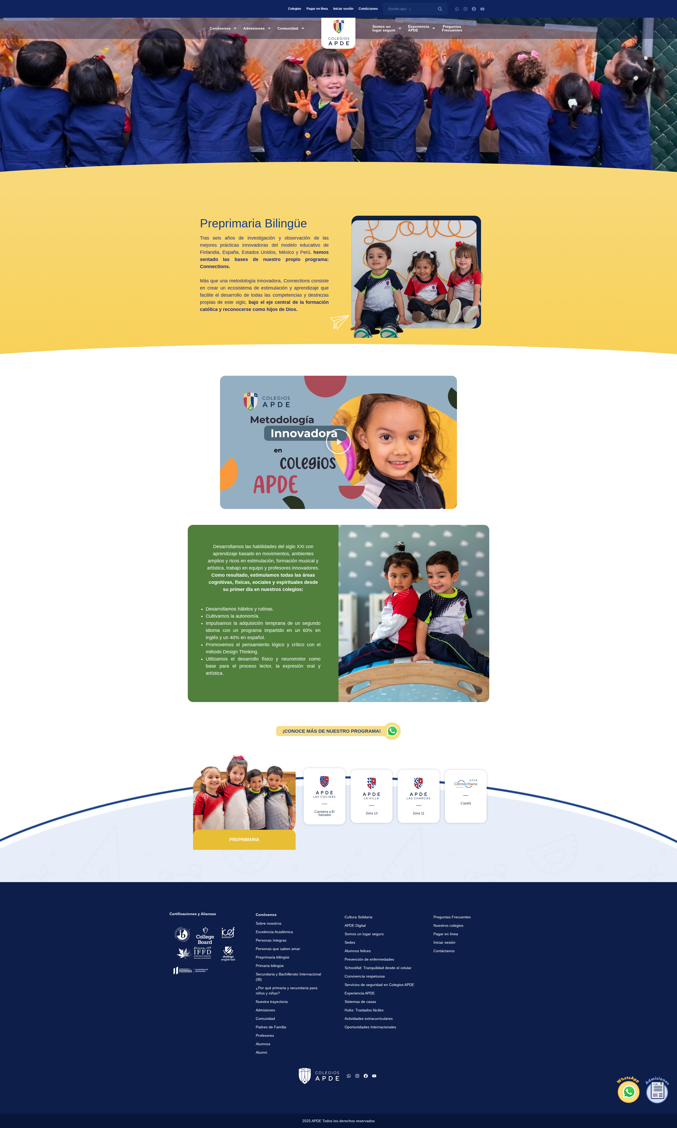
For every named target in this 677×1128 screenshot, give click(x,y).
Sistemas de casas (360, 1001)
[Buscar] (440, 9)
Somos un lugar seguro (383, 28)
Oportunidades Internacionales (370, 1027)
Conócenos (220, 28)
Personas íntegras (271, 940)
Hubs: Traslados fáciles (364, 1010)
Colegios (294, 9)
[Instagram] (465, 9)
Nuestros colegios (448, 925)
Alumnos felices (358, 951)
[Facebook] (474, 9)
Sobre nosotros (268, 923)
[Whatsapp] (457, 9)
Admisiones (254, 28)
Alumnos (263, 1044)
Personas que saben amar (278, 949)
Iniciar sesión (343, 9)
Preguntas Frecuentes (452, 28)
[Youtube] (482, 9)
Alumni (261, 1052)
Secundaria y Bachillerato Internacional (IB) (288, 977)
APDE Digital (355, 925)
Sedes (350, 942)
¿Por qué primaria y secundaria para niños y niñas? (286, 990)
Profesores (265, 1035)
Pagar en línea (317, 9)
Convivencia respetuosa (365, 976)
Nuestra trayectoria (272, 1001)
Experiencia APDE (418, 28)
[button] (338, 442)
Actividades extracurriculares (369, 1018)
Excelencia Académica (274, 932)
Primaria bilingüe (270, 966)
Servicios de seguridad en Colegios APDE (379, 985)
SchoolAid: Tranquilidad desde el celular (378, 968)
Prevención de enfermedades (369, 959)
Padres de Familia (271, 1027)
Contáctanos (368, 9)
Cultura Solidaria (358, 917)
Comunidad (287, 28)
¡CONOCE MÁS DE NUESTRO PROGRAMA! (332, 731)
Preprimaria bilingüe (272, 957)
